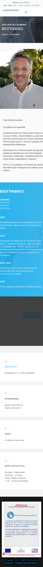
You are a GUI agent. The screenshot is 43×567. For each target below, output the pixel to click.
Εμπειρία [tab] (5, 202)
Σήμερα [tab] (4, 205)
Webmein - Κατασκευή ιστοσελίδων (21, 562)
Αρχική (5, 34)
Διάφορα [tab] (5, 208)
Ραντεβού (32, 315)
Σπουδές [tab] (5, 199)
